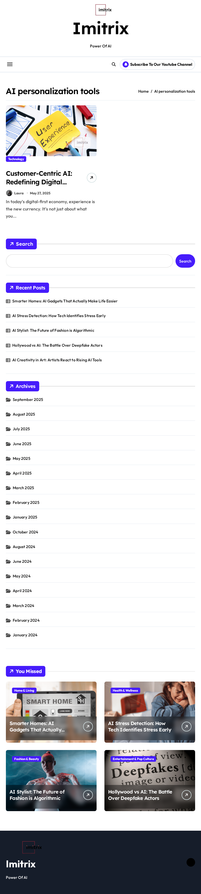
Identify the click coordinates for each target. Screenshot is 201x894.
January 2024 (25, 634)
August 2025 (24, 414)
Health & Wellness (125, 690)
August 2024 (24, 546)
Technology (16, 159)
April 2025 (22, 473)
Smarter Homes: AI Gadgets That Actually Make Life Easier (65, 300)
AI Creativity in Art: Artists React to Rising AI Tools (57, 359)
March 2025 (23, 487)
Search (24, 244)
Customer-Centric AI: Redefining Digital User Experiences (39, 182)
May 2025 (21, 458)
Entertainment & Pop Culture (133, 759)
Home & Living (24, 690)
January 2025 (25, 517)
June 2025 (22, 443)
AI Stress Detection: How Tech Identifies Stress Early (59, 315)
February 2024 (26, 620)
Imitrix (100, 28)
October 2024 (25, 532)
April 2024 (22, 590)
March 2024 (23, 605)
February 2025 (26, 502)
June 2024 (22, 561)
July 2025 (21, 428)
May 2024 (22, 576)
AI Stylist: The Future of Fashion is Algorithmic (53, 330)
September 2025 (28, 399)
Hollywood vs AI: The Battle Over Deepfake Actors (57, 345)
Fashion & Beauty (26, 759)
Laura (19, 193)
